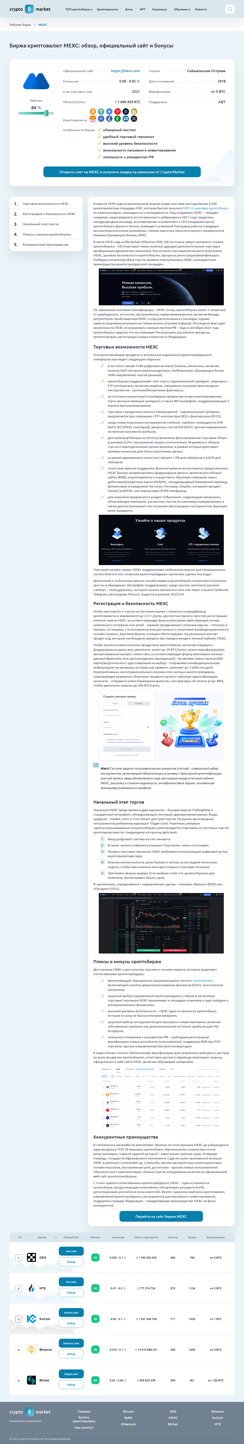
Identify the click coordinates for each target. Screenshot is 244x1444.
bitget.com (71, 1374)
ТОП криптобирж (78, 9)
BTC (150, 616)
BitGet (44, 1380)
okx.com (71, 1251)
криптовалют (203, 980)
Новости (201, 9)
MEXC (173, 1417)
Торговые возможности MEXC (46, 203)
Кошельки (159, 9)
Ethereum (128, 1424)
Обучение (181, 9)
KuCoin (44, 1319)
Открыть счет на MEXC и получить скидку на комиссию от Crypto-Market (122, 172)
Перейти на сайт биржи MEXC (161, 1216)
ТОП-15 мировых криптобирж (205, 208)
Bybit (129, 1417)
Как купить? (84, 1427)
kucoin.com (71, 1312)
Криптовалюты (107, 9)
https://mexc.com (125, 70)
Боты (129, 9)
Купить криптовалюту (84, 1419)
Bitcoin (128, 1411)
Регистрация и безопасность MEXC (49, 214)
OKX (42, 1257)
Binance (45, 1349)
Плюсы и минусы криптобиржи (47, 234)
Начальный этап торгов (41, 224)
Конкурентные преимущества (45, 244)
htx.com (71, 1282)
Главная (84, 1411)
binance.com (71, 1343)
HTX (42, 1288)
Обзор (71, 1262)
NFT (142, 9)
